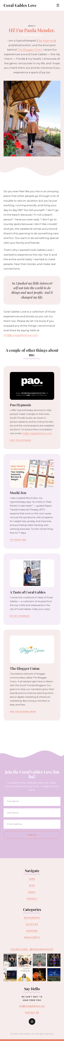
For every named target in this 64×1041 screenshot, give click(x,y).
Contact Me (32, 1012)
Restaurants (32, 918)
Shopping (32, 931)
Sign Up (32, 835)
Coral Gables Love (20, 5)
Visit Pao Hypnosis (20, 440)
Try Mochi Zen (18, 540)
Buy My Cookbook (19, 616)
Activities (32, 924)
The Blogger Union (29, 49)
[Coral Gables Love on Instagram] (32, 1021)
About (32, 892)
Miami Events (32, 937)
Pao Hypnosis (46, 40)
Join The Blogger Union (23, 712)
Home (32, 879)
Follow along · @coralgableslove (32, 949)
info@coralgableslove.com (21, 335)
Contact (32, 899)
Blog (32, 885)
